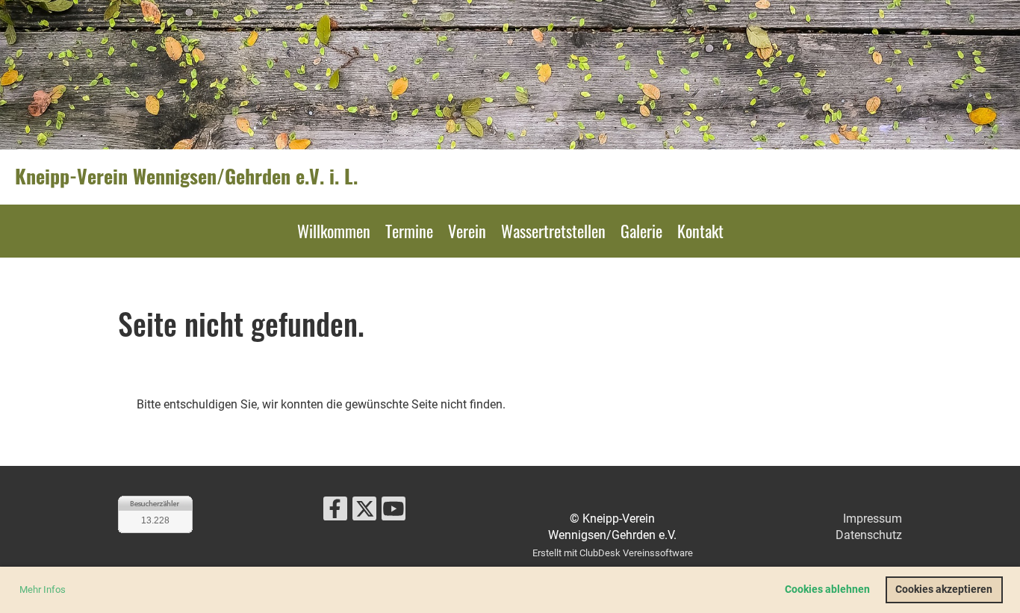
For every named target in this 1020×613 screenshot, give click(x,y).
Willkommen (333, 231)
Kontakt (700, 231)
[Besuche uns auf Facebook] (335, 512)
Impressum (872, 518)
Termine (409, 231)
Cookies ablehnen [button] (827, 589)
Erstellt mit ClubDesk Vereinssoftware (612, 552)
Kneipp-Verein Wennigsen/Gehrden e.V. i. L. (186, 176)
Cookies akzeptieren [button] (943, 589)
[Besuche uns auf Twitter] (364, 512)
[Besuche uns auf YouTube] (393, 512)
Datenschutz (869, 535)
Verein (467, 231)
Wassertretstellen (553, 231)
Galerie (641, 231)
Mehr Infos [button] (42, 589)
